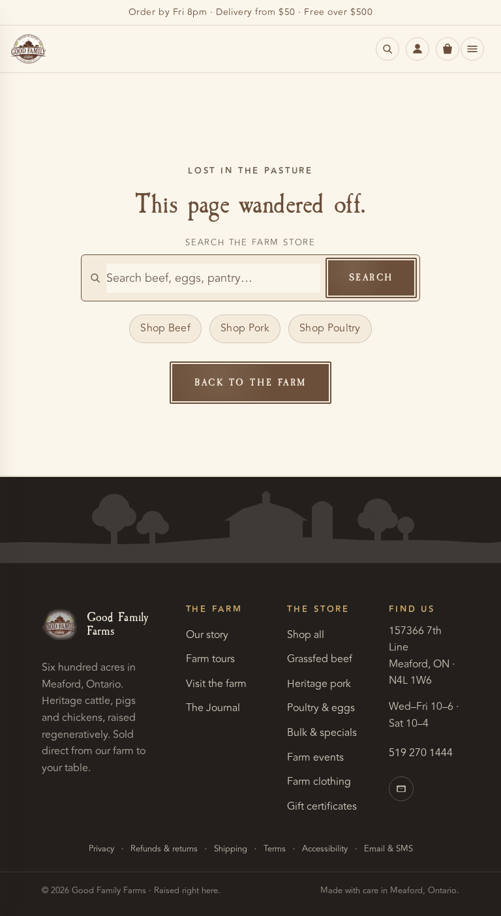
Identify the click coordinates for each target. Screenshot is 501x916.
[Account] (417, 49)
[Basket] (447, 49)
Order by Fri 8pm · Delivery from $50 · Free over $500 (251, 12)
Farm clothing (319, 781)
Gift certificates (322, 806)
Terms (275, 848)
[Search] (387, 49)
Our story (207, 635)
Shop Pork (244, 328)
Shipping (230, 848)
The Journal (213, 708)
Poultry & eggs (321, 708)
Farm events (315, 757)
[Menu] (472, 49)
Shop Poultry (330, 328)
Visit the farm (216, 684)
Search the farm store (250, 242)
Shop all (305, 635)
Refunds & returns (164, 848)
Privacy (101, 848)
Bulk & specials (322, 732)
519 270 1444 (421, 753)
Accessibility (325, 848)
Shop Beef (165, 328)
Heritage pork (319, 684)
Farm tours (210, 659)
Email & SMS (388, 848)
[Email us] (401, 788)
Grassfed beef (319, 659)
